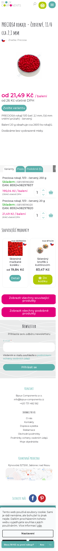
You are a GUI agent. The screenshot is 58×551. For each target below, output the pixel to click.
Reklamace (29, 430)
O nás (29, 418)
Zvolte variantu (14, 108)
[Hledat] (35, 4)
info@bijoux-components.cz (29, 399)
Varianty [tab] (9, 169)
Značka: (17, 40)
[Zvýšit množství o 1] (43, 190)
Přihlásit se (29, 367)
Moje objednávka (29, 441)
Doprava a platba (29, 426)
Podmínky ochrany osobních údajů (29, 437)
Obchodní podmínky (29, 433)
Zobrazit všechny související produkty (29, 299)
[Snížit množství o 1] (43, 195)
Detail (15, 278)
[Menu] (51, 4)
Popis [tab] (20, 169)
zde (39, 525)
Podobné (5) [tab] (34, 169)
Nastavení (27, 533)
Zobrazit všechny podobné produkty (29, 312)
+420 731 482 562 (29, 403)
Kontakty (29, 422)
